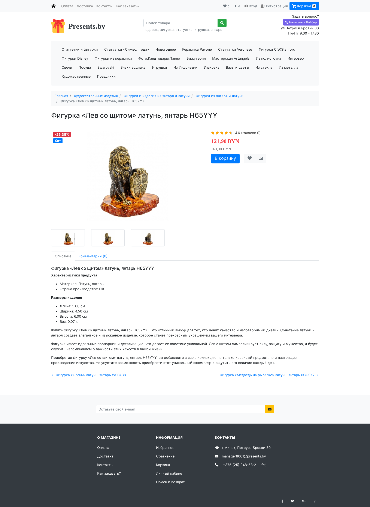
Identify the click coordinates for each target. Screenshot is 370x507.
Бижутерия (196, 58)
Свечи (67, 67)
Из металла (288, 67)
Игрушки (159, 67)
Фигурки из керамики (113, 58)
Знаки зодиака (133, 67)
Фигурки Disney (75, 58)
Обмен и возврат (170, 482)
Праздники (106, 76)
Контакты (104, 6)
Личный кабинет (170, 473)
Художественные (76, 76)
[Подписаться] (269, 409)
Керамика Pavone (197, 49)
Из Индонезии (185, 67)
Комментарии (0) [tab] (93, 256)
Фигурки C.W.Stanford (276, 49)
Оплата (67, 6)
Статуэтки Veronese (235, 49)
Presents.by (86, 26)
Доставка (85, 6)
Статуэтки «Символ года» (126, 49)
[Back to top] (360, 486)
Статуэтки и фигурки (80, 49)
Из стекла (263, 67)
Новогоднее (165, 49)
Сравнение (165, 456)
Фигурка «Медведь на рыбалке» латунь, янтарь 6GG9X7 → (269, 375)
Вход (253, 6)
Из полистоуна (268, 58)
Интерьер (296, 58)
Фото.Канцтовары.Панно (159, 58)
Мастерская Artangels (230, 58)
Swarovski (105, 67)
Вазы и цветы (237, 67)
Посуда (85, 67)
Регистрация (277, 6)
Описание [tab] (63, 256)
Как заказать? (127, 6)
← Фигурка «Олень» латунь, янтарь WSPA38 (88, 375)
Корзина (305, 6)
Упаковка (211, 67)
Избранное (165, 447)
